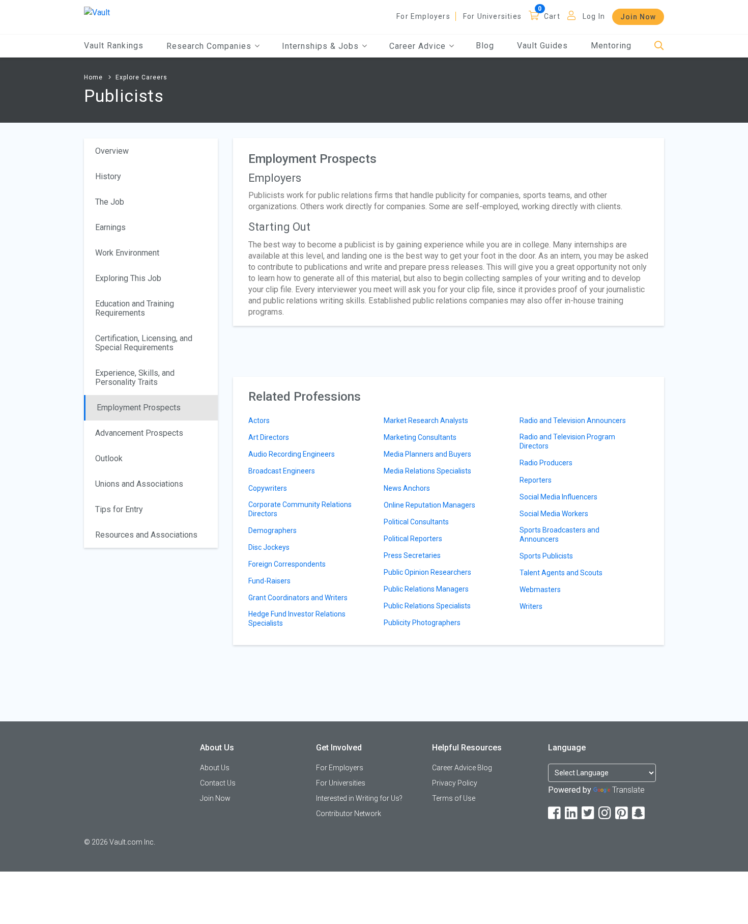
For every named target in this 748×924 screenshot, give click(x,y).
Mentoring (611, 45)
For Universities (492, 16)
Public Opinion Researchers (427, 572)
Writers (531, 606)
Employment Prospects (139, 407)
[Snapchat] (639, 813)
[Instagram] (605, 813)
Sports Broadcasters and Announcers (559, 534)
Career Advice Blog (462, 768)
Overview (112, 151)
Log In (594, 16)
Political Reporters (413, 539)
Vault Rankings (113, 45)
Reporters (536, 480)
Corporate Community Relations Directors (300, 509)
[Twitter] (589, 813)
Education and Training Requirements (134, 308)
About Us (214, 768)
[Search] (659, 46)
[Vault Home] (97, 12)
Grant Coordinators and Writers (298, 598)
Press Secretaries (412, 555)
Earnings (110, 227)
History (108, 176)
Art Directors (268, 437)
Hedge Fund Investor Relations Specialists (297, 618)
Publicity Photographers (422, 623)
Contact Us (218, 783)
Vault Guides (542, 45)
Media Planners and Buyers (427, 454)
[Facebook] (555, 813)
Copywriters (267, 488)
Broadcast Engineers (281, 471)
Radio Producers (546, 463)
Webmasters (540, 589)
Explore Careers (141, 77)
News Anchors (407, 488)
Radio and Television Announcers (573, 420)
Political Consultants (416, 522)
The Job (109, 202)
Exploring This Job (128, 278)
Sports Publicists (546, 556)
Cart (552, 16)
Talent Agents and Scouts (561, 573)
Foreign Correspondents (287, 564)
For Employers (423, 16)
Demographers (272, 530)
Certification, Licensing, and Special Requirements (143, 342)
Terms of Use (453, 798)
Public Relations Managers (426, 589)
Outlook (109, 458)
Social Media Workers (554, 514)
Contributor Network (348, 813)
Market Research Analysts (426, 420)
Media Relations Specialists (427, 471)
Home (93, 77)
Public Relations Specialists (427, 606)
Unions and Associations (139, 484)
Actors (259, 420)
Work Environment (127, 253)
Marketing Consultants (420, 437)
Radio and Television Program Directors (567, 441)
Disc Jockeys (269, 547)
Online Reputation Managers (429, 505)
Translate (628, 790)
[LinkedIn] (572, 813)
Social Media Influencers (558, 497)
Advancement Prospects (139, 433)
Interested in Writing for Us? (359, 798)
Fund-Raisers (269, 581)
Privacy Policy (454, 783)
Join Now (638, 17)
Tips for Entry (119, 509)
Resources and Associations (146, 535)
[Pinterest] (622, 813)
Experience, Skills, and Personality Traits (135, 377)
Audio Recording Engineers (291, 454)
